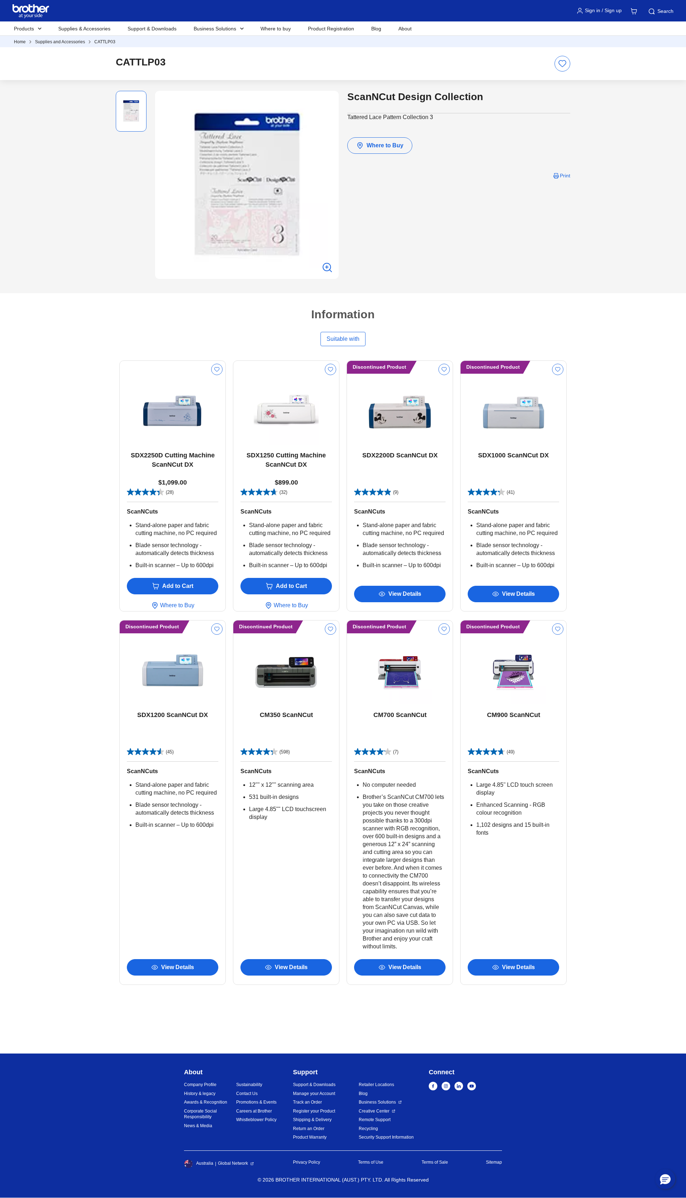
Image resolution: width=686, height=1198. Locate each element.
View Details (404, 594)
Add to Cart (177, 586)
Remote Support (375, 1119)
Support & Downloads (152, 28)
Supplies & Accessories (84, 28)
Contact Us (247, 1093)
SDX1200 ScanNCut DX (172, 714)
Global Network (233, 1163)
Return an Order (308, 1128)
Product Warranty (310, 1137)
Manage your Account (314, 1093)
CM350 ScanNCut (286, 714)
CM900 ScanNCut (513, 714)
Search (665, 11)
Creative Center (374, 1111)
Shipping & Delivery (312, 1119)
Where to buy (275, 28)
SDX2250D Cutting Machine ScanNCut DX (173, 460)
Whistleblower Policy (256, 1119)
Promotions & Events (256, 1102)
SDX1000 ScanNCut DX (513, 455)
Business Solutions (377, 1102)
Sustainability (249, 1084)
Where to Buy (385, 145)
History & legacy (199, 1093)
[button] (665, 1179)
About (405, 28)
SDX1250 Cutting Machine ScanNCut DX (286, 460)
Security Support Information (386, 1137)
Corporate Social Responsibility (200, 1114)
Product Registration (331, 28)
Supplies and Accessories (60, 41)
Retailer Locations (376, 1084)
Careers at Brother (254, 1111)
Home (20, 41)
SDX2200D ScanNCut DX (400, 455)
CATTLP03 (104, 41)
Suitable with (343, 339)
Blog (376, 28)
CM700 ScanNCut (400, 714)
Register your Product (314, 1111)
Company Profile (200, 1084)
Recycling (368, 1128)
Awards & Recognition (205, 1102)
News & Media (198, 1125)
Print (565, 175)
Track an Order (307, 1102)
